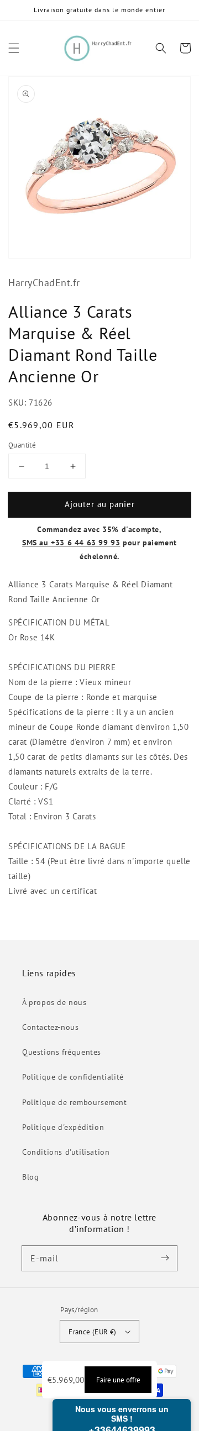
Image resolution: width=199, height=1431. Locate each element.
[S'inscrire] (165, 1258)
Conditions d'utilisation (65, 1152)
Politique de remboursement (74, 1102)
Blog (30, 1177)
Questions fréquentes (61, 1052)
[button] (14, 48)
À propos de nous (54, 1002)
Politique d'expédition (63, 1127)
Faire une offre (118, 1380)
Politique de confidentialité (73, 1077)
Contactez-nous (50, 1027)
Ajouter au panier (100, 504)
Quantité (22, 445)
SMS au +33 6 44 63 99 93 (71, 543)
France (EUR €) (93, 1332)
